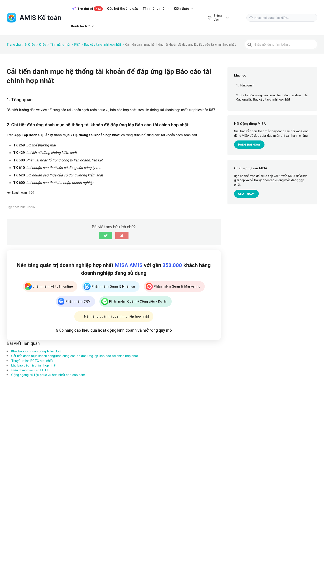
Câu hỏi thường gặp (122, 8)
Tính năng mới (154, 8)
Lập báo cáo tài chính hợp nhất (33, 365)
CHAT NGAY (246, 193)
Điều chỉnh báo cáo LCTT (30, 370)
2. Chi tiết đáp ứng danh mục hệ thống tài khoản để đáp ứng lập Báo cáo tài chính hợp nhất (271, 97)
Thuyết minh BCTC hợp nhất (32, 361)
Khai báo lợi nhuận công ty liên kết (36, 351)
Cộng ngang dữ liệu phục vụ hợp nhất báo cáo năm (48, 375)
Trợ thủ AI (89, 9)
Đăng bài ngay (249, 144)
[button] (105, 235)
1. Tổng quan (245, 85)
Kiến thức (181, 8)
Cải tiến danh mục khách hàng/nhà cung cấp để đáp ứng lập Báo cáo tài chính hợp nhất (74, 356)
